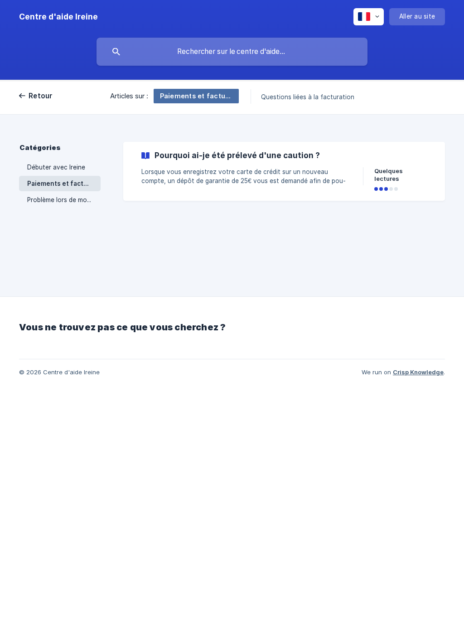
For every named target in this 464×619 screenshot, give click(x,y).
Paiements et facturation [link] (64, 183)
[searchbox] (232, 52)
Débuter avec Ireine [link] (56, 167)
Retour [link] (41, 96)
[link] (284, 171)
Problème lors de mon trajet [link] (64, 199)
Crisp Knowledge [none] (418, 372)
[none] (58, 16)
